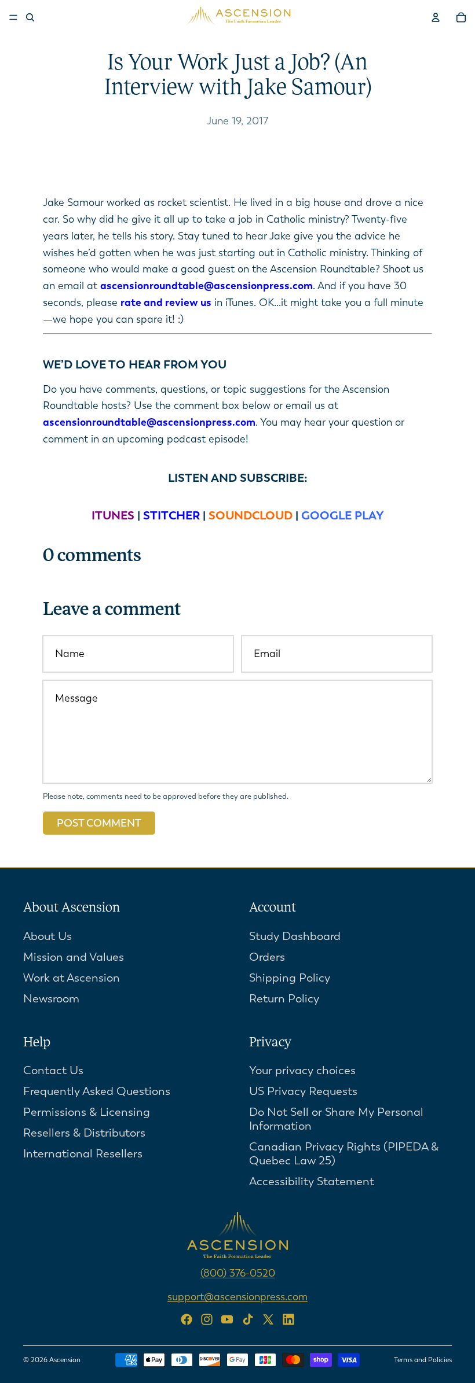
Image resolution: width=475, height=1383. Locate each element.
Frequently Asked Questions (96, 1091)
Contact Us (53, 1070)
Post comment (99, 823)
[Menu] (13, 17)
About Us (47, 935)
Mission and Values (73, 956)
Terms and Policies (423, 1360)
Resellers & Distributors (84, 1132)
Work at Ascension (71, 977)
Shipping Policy (289, 977)
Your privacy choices (302, 1070)
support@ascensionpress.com (237, 1296)
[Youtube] (227, 1319)
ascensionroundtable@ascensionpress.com (206, 285)
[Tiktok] (248, 1319)
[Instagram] (207, 1319)
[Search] (30, 17)
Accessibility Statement (311, 1181)
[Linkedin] (288, 1319)
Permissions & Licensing (86, 1112)
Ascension (65, 1360)
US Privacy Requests (303, 1091)
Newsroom (51, 998)
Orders (267, 956)
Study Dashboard (295, 935)
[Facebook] (186, 1319)
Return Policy (284, 998)
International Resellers (82, 1153)
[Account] (435, 17)
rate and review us (165, 302)
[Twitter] (268, 1319)
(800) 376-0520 (237, 1273)
